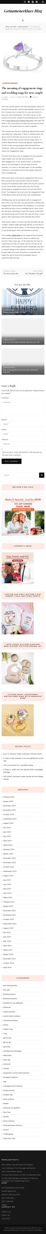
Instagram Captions (10, 1077)
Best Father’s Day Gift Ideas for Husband (17, 1165)
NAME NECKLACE (9, 1191)
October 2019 (8, 963)
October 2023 (8, 867)
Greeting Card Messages (12, 1051)
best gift (6, 990)
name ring (16, 235)
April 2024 (7, 841)
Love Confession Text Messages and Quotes (19, 1168)
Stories (6, 1130)
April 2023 (7, 893)
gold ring (6, 1047)
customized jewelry (10, 1020)
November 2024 (9, 810)
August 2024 (8, 823)
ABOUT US (6, 1212)
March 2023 (7, 897)
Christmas (7, 1007)
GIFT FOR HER (7, 1201)
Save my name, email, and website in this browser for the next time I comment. (22, 453)
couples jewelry (10, 83)
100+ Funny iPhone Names (12, 1171)
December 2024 (9, 806)
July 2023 (7, 880)
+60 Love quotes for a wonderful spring (18, 765)
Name (4, 420)
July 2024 (7, 827)
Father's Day (8, 1029)
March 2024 (7, 845)
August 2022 (8, 928)
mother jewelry (9, 1090)
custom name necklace (11, 1016)
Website (5, 439)
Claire (6, 97)
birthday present (9, 994)
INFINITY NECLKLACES (11, 1194)
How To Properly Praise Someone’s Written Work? (22, 754)
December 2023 (9, 858)
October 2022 (8, 919)
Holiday (6, 1068)
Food (5, 1033)
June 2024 (7, 832)
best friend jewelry (10, 985)
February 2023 (8, 902)
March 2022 (7, 950)
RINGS (4, 1205)
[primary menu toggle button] (23, 20)
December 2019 (9, 959)
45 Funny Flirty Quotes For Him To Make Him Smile (21, 1175)
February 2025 (8, 797)
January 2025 (8, 801)
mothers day (8, 1095)
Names (6, 1103)
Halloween (7, 1055)
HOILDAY (7, 1064)
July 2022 (7, 932)
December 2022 (9, 910)
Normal (6, 1116)
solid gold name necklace (12, 1125)
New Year (6, 1112)
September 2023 (9, 871)
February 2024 (8, 849)
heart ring (6, 1060)
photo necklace (9, 1121)
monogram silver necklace (13, 1086)
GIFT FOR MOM (8, 1198)
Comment (5, 398)
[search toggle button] (43, 2)
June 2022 (7, 937)
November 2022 (9, 915)
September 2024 (9, 819)
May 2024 (7, 836)
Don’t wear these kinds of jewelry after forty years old (21, 342)
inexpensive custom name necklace (16, 1073)
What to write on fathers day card (14, 312)
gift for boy (7, 1038)
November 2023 (9, 862)
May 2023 (7, 889)
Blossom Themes (19, 1230)
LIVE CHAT (6, 1218)
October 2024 (8, 814)
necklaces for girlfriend (11, 1108)
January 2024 (8, 854)
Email (4, 429)
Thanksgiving (8, 1134)
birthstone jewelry (10, 998)
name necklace (8, 1099)
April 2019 (7, 967)
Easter (5, 1025)
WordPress (38, 1230)
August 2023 (8, 876)
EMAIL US (6, 1215)
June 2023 (7, 884)
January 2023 (8, 906)
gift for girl (7, 1042)
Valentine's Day (9, 1138)
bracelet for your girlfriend (13, 1003)
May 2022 (7, 941)
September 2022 (9, 924)
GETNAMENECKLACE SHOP (13, 1188)
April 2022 (7, 945)
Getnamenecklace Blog (23, 10)
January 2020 (8, 954)
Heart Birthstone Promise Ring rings (19, 121)
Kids (4, 1081)
